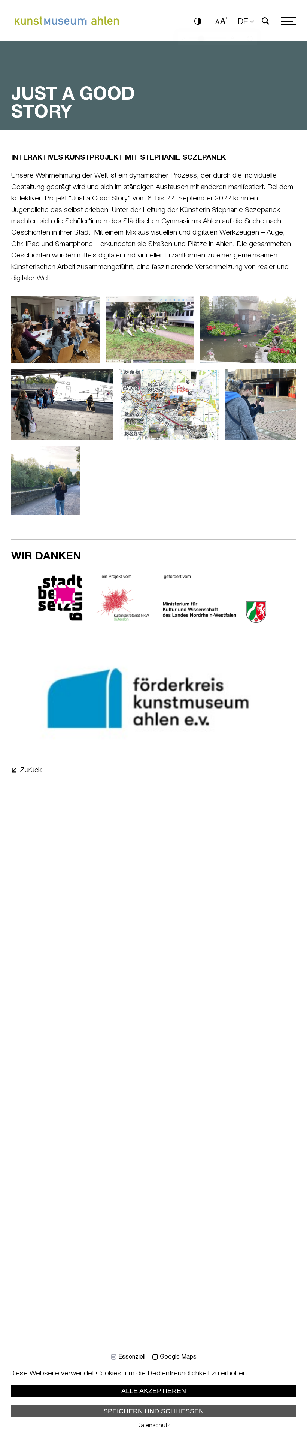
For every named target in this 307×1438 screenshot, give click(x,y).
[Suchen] (265, 21)
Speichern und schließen (153, 1411)
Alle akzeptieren (153, 1391)
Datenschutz (153, 1425)
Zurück (31, 770)
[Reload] (249, 39)
